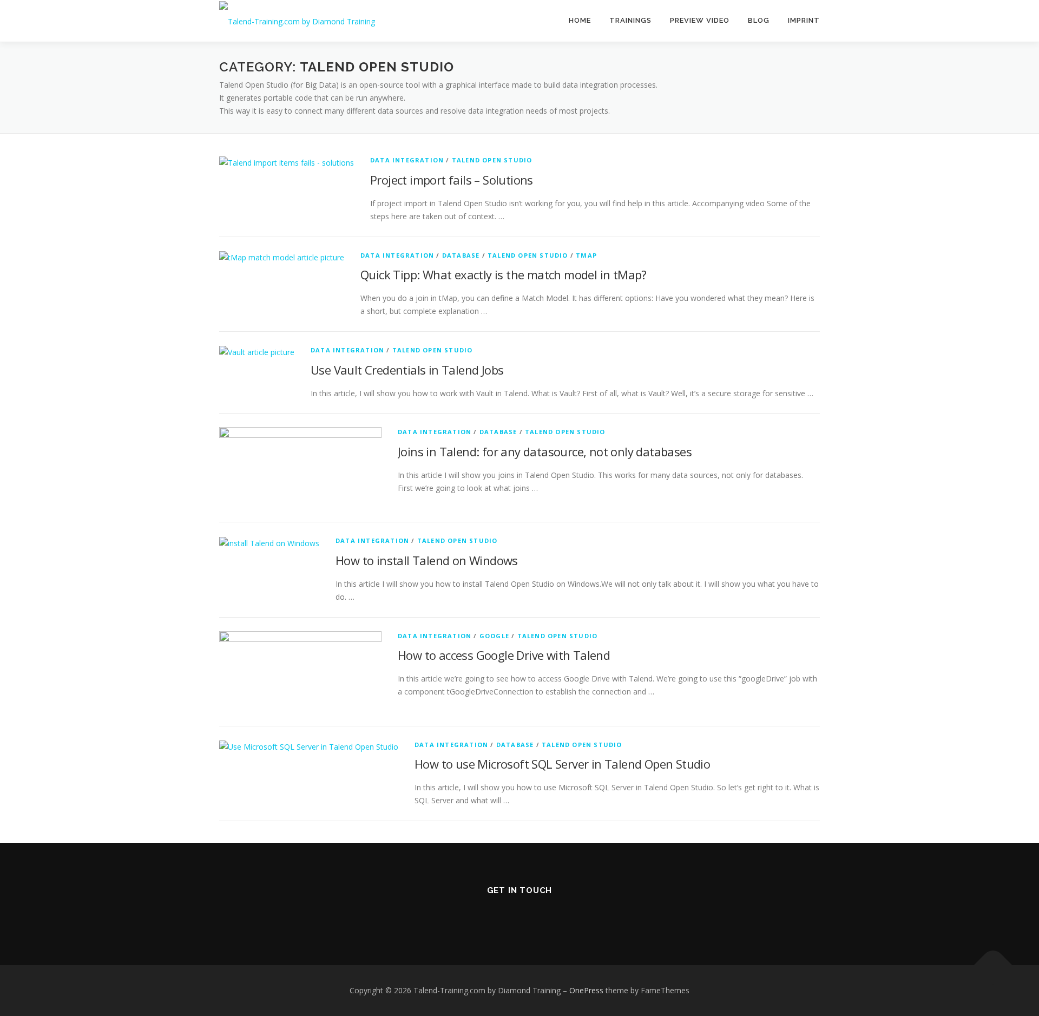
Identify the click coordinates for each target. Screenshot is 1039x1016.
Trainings (630, 20)
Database (461, 255)
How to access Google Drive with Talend (504, 655)
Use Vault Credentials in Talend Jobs (407, 370)
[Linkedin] (504, 914)
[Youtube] (474, 914)
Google (494, 636)
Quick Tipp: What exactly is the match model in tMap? (503, 274)
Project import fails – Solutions (451, 180)
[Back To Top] (993, 965)
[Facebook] (535, 914)
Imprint (804, 20)
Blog (759, 20)
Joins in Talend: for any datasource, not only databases (545, 451)
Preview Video (699, 20)
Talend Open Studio (492, 160)
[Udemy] (565, 914)
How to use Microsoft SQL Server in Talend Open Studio (562, 764)
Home (580, 20)
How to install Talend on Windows (427, 560)
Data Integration (407, 160)
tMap (586, 255)
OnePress (586, 990)
